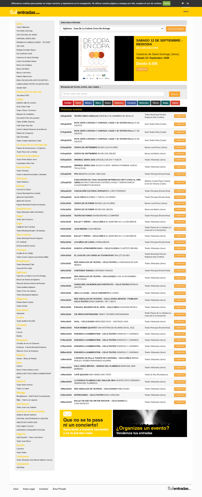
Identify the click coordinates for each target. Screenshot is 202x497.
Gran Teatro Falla (23, 107)
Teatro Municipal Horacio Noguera (30, 238)
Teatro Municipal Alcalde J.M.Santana (31, 231)
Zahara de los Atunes (29, 91)
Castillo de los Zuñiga (25, 253)
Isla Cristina (24, 234)
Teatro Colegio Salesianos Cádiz (29, 141)
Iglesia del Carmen (24, 201)
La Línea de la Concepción (32, 144)
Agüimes (22, 272)
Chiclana (22, 178)
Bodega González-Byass (26, 50)
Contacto (43, 488)
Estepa (20, 185)
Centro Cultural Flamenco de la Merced (32, 129)
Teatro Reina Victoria (25, 385)
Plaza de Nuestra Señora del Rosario (31, 283)
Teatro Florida (22, 306)
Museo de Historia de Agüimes (28, 280)
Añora (19, 328)
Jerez (19, 23)
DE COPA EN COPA (24, 54)
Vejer (20, 216)
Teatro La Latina (23, 388)
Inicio (15, 488)
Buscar (174, 94)
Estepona (22, 339)
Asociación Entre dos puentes (28, 118)
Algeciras (22, 298)
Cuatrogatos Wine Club (25, 163)
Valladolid (23, 463)
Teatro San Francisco (25, 219)
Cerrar (167, 3)
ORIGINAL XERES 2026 (26, 38)
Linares (19, 366)
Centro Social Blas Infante (26, 61)
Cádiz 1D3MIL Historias (26, 122)
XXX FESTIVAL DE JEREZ (27, 35)
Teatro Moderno (23, 182)
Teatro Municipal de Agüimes (27, 295)
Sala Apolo (20, 313)
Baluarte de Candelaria (25, 114)
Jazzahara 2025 (23, 95)
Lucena (19, 332)
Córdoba (22, 324)
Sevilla (20, 445)
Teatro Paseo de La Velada (27, 152)
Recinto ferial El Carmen (26, 246)
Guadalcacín (24, 208)
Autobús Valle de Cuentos (26, 103)
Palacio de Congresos (25, 133)
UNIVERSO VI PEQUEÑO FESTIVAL (31, 430)
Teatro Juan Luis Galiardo (26, 407)
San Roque (23, 403)
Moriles (19, 336)
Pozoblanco (23, 261)
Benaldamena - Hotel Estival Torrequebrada (33, 396)
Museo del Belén (23, 69)
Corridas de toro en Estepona (28, 343)
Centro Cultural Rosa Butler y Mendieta (31, 174)
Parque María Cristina (25, 302)
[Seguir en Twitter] (182, 3)
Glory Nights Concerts (25, 426)
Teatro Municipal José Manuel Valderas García (34, 460)
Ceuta (20, 317)
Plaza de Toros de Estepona (27, 351)
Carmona (20, 449)
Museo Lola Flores (24, 73)
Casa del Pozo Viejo (24, 268)
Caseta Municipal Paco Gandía (28, 193)
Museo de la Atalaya (24, 65)
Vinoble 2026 (21, 88)
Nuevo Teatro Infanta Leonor (28, 370)
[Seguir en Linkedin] (187, 3)
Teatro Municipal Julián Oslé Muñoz (30, 212)
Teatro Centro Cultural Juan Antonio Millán (32, 257)
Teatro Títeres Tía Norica (26, 110)
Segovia (21, 433)
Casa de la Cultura (24, 189)
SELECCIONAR (176, 29)
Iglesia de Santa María (25, 197)
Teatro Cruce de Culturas (26, 291)
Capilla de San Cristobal (26, 227)
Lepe (19, 223)
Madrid (21, 381)
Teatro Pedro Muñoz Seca (27, 159)
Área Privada (59, 488)
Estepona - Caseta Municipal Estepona (31, 347)
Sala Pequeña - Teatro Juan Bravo (30, 437)
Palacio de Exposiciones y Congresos (31, 148)
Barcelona (23, 309)
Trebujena (23, 456)
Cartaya (21, 249)
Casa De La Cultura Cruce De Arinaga (31, 276)
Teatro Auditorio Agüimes (26, 287)
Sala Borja (20, 467)
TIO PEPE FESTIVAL (25, 31)
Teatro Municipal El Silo (25, 264)
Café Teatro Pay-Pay (25, 125)
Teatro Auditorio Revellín (26, 321)
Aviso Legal (29, 488)
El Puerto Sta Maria (28, 155)
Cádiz (20, 99)
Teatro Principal (22, 171)
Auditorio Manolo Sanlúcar (26, 415)
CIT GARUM (21, 242)
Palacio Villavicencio (24, 76)
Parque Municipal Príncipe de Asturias (31, 205)
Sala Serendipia (22, 137)
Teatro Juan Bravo (24, 441)
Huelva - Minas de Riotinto (27, 358)
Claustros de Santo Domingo (28, 57)
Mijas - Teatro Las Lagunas (27, 400)
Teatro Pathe (21, 452)
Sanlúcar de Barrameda (31, 411)
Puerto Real (23, 167)
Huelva (21, 354)
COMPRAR (142, 69)
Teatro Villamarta (23, 27)
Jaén (19, 362)
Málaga (21, 392)
